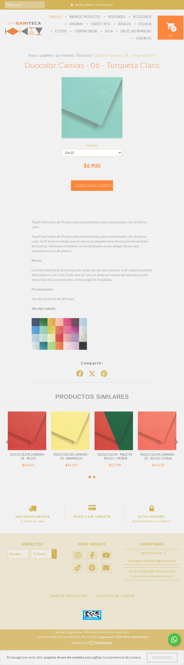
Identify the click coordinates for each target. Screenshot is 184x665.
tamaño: (92, 145)
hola (108, 31)
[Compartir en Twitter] (92, 373)
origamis (76, 24)
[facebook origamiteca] (92, 555)
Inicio (33, 55)
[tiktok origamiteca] (77, 568)
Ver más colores (43, 308)
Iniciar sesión (104, 4)
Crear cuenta (84, 4)
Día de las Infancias (135, 31)
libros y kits (100, 24)
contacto (143, 38)
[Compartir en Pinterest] (104, 373)
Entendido (162, 657)
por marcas (65, 55)
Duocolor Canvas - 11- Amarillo (71, 456)
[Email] (106, 568)
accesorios (141, 17)
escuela (144, 24)
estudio (60, 31)
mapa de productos (84, 17)
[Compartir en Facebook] (79, 373)
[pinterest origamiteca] (92, 568)
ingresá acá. (106, 636)
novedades (116, 17)
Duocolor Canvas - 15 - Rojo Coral (158, 456)
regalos (124, 24)
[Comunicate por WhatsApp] (174, 639)
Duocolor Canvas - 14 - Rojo (28, 456)
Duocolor (84, 55)
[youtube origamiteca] (106, 555)
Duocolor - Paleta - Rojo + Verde (115, 456)
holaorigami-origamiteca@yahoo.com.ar (152, 560)
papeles (55, 17)
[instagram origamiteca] (77, 555)
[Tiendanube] (92, 644)
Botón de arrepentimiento (132, 636)
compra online (86, 31)
